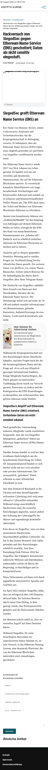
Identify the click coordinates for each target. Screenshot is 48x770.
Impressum (7, 760)
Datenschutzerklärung (12, 764)
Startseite (7, 20)
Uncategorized (17, 20)
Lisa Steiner (8, 63)
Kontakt (6, 755)
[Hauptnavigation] (43, 7)
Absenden (9, 731)
